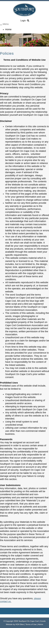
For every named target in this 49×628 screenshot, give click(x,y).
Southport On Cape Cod (29, 621)
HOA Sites (20, 624)
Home (8, 29)
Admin (40, 624)
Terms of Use (30, 624)
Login (23, 20)
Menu (6, 24)
